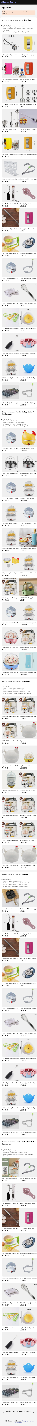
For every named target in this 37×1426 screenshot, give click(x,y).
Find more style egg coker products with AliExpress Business (16, 12)
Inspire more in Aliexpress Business (18, 1411)
